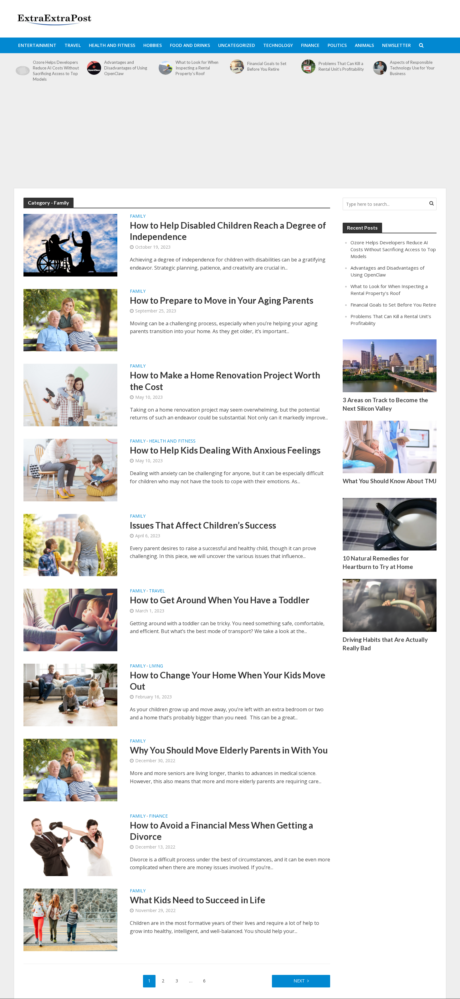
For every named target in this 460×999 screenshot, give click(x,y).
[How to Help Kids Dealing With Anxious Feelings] (70, 469)
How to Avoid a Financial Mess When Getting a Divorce (221, 831)
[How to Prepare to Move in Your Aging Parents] (70, 319)
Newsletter (396, 45)
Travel (72, 45)
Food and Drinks (190, 45)
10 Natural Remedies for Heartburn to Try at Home (378, 562)
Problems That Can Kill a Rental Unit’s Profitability (341, 66)
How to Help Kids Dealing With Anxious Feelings (225, 450)
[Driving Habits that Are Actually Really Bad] (390, 605)
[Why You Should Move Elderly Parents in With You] (70, 769)
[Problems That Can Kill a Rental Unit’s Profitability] (308, 66)
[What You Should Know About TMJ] (390, 446)
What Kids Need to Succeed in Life (197, 900)
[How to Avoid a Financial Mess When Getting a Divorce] (70, 844)
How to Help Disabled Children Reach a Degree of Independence (228, 231)
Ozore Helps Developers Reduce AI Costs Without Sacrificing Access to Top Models (56, 71)
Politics (337, 45)
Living (156, 666)
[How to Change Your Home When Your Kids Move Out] (70, 694)
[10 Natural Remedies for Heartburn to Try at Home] (390, 523)
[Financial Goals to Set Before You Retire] (237, 66)
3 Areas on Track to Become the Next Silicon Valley (385, 404)
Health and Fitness (112, 45)
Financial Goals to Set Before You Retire (266, 66)
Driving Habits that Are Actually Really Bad (385, 644)
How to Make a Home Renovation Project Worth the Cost (225, 381)
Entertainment (37, 45)
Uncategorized (236, 45)
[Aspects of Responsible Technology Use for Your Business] (380, 68)
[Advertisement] (230, 138)
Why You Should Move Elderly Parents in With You (229, 750)
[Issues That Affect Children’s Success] (70, 544)
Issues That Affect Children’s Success (203, 525)
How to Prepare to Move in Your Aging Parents (221, 300)
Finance (310, 45)
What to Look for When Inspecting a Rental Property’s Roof (197, 68)
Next (299, 981)
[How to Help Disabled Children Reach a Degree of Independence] (70, 244)
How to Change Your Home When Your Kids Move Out (227, 681)
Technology (278, 45)
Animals (364, 45)
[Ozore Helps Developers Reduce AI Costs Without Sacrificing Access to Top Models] (23, 70)
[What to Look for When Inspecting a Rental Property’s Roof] (166, 68)
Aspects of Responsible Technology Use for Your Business (412, 68)
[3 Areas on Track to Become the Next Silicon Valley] (390, 365)
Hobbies (152, 45)
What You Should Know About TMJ (390, 480)
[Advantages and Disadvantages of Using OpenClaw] (94, 68)
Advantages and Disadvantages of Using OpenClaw (125, 68)
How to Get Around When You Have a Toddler (219, 600)
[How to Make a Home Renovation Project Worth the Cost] (70, 394)
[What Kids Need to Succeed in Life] (70, 919)
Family (138, 216)
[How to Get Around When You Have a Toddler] (70, 619)
